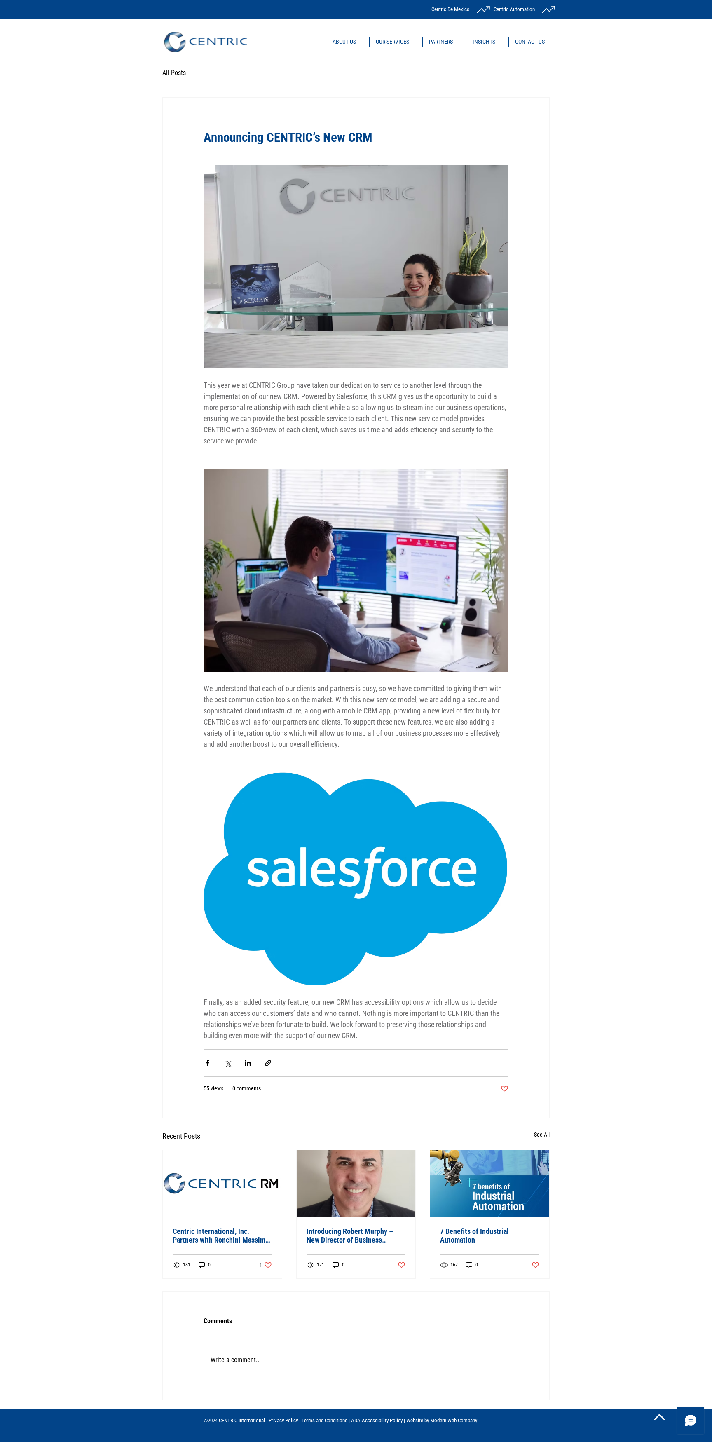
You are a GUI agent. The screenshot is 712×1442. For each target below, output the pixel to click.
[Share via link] (268, 1063)
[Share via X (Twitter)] (228, 1063)
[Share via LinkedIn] (248, 1063)
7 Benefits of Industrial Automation (474, 1235)
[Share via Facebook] (207, 1063)
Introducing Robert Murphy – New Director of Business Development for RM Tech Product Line (350, 1235)
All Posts (174, 73)
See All (542, 1134)
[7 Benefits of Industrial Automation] (489, 1183)
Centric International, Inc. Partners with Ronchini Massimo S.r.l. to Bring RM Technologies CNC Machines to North (221, 1235)
